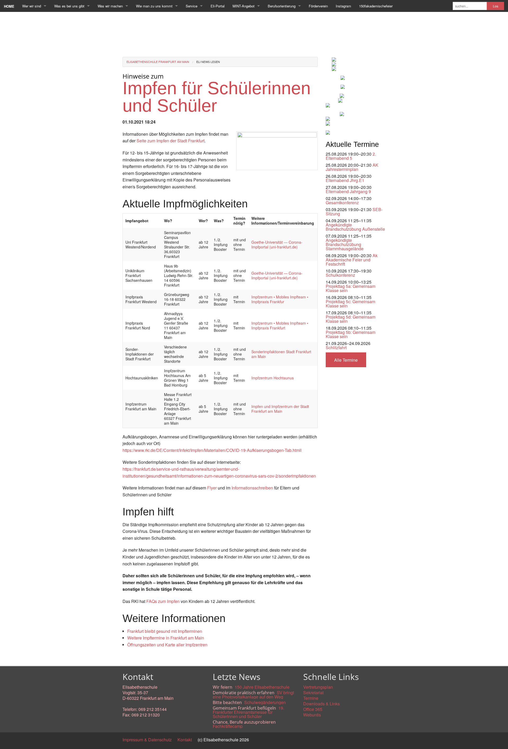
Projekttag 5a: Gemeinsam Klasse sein (350, 288)
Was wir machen (110, 5)
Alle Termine (346, 360)
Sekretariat (313, 692)
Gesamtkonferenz (342, 202)
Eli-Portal (218, 5)
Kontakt (185, 740)
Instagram (343, 5)
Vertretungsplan (318, 687)
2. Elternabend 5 (351, 156)
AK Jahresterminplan (352, 167)
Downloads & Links (321, 704)
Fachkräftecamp (228, 726)
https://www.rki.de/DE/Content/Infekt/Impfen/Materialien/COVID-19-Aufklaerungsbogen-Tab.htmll (212, 450)
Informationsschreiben (253, 488)
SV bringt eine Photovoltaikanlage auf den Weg (253, 694)
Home (9, 6)
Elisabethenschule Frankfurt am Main (157, 62)
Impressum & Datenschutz (147, 740)
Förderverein (318, 5)
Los (495, 6)
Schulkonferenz (340, 275)
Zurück (129, 657)
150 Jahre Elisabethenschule (262, 687)
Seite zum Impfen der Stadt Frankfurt (171, 141)
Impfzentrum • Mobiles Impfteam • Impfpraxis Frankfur (279, 299)
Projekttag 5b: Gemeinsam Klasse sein (350, 334)
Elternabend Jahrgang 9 (348, 191)
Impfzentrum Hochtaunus (272, 377)
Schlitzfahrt (336, 347)
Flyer (212, 488)
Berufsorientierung (282, 5)
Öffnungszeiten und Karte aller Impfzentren (167, 645)
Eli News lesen (208, 62)
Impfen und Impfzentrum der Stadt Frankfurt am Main (280, 409)
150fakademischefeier (376, 5)
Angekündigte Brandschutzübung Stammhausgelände (345, 244)
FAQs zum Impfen (163, 601)
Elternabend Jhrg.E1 (345, 180)
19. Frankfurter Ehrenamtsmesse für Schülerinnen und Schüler (248, 712)
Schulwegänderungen (265, 702)
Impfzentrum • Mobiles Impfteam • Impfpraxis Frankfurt (279, 325)
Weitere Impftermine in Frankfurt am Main (165, 638)
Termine (310, 698)
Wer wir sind (31, 5)
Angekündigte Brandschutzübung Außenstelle (355, 227)
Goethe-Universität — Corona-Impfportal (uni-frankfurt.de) (276, 244)
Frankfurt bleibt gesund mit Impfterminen (164, 631)
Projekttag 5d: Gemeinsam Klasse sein (350, 319)
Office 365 (312, 709)
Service (191, 5)
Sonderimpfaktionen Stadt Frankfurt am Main (281, 354)
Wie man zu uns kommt (154, 5)
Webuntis (312, 715)
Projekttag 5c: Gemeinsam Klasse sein (350, 303)
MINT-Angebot (244, 5)
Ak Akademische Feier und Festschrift (352, 259)
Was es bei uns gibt (69, 5)
